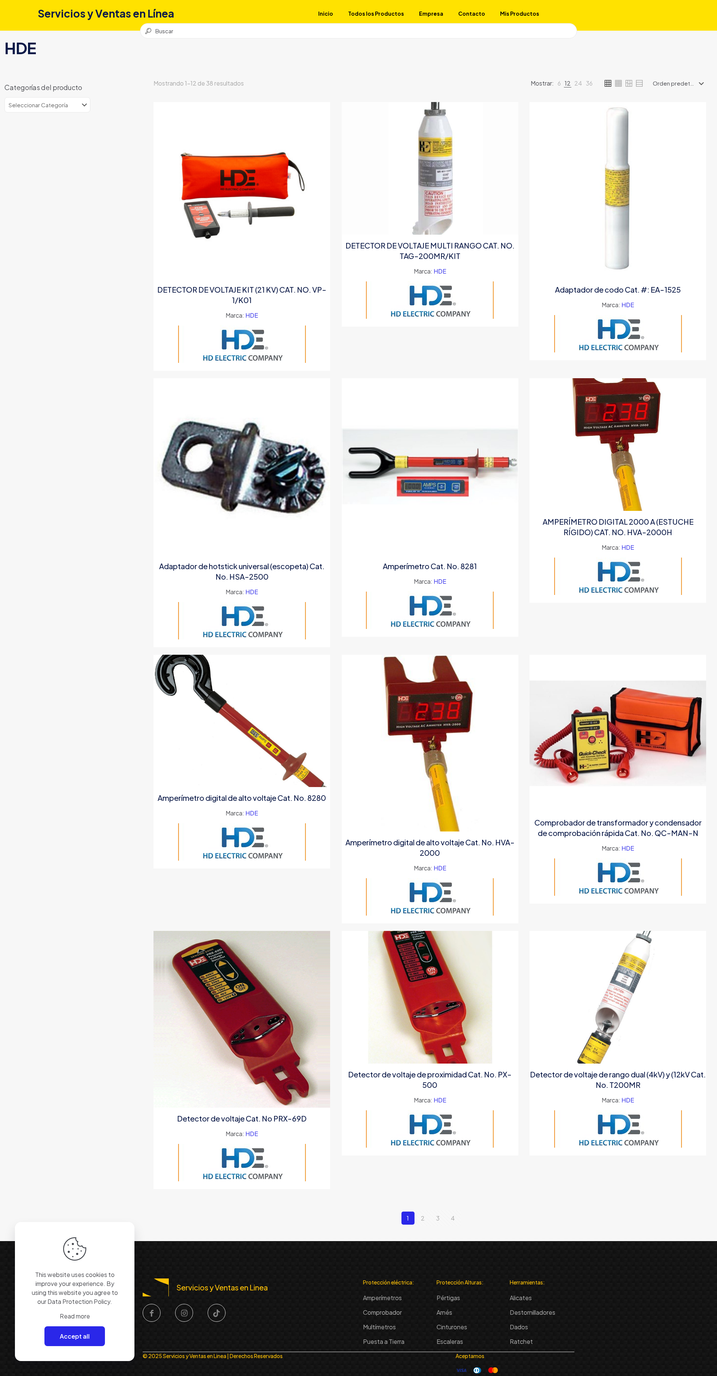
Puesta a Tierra (383, 1341)
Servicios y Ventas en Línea (106, 13)
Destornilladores (532, 1312)
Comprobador (382, 1312)
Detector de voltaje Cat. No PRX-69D (242, 1118)
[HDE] (242, 344)
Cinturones (452, 1327)
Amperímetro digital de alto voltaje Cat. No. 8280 (242, 797)
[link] (559, 83)
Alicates (521, 1298)
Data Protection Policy (78, 1301)
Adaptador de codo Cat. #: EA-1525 (618, 289)
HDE (251, 315)
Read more (75, 1316)
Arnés (444, 1312)
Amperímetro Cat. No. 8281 (430, 566)
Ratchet (521, 1341)
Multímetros (379, 1327)
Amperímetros (382, 1298)
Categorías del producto (43, 87)
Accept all (75, 1336)
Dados (519, 1327)
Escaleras (450, 1341)
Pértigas (448, 1298)
